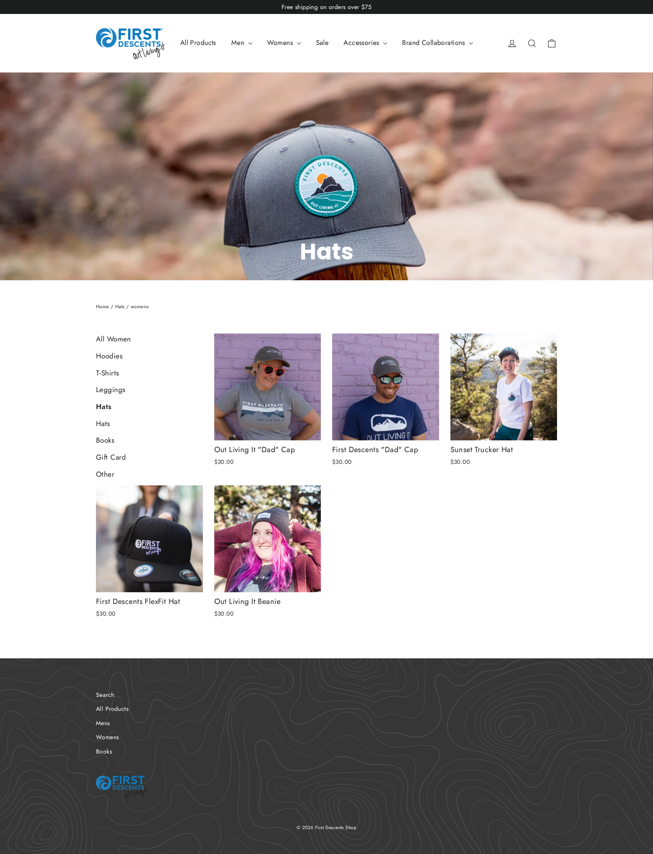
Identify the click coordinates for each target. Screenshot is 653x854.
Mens (103, 723)
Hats (120, 306)
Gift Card (111, 457)
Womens (281, 43)
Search (105, 694)
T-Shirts (107, 373)
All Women (113, 339)
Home (102, 306)
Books (105, 440)
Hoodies (109, 356)
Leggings (110, 390)
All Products (198, 43)
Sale (322, 43)
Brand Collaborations (434, 43)
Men (238, 43)
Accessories (362, 43)
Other (105, 474)
